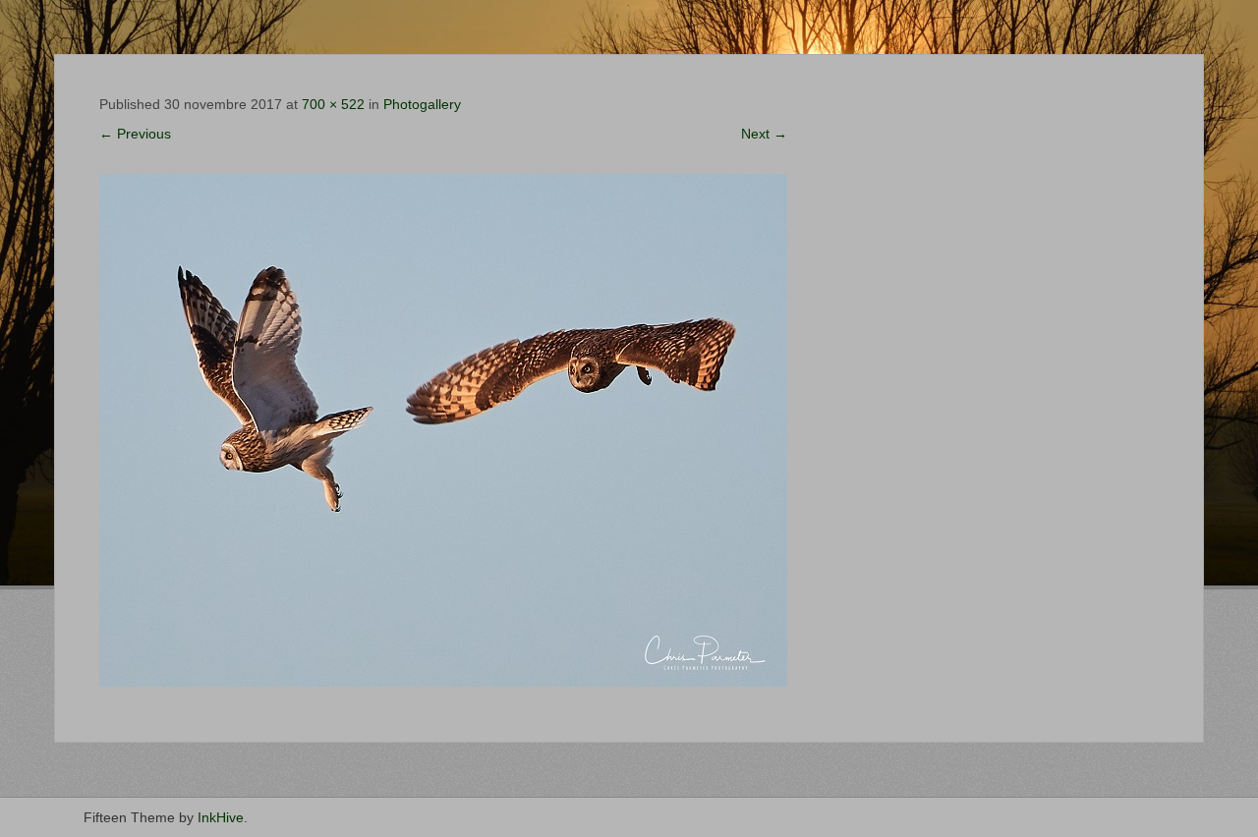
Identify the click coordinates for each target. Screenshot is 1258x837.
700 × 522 (333, 104)
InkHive (221, 817)
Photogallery (422, 104)
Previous (135, 133)
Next (764, 133)
